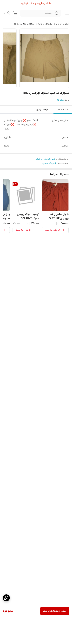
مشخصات (63, 109)
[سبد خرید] (15, 13)
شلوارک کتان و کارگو (24, 24)
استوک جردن (62, 24)
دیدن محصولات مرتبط (54, 611)
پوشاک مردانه (45, 24)
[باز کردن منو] (66, 13)
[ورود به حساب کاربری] (6, 13)
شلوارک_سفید (49, 163)
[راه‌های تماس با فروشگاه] (6, 597)
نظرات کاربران (42, 109)
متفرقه (60, 100)
